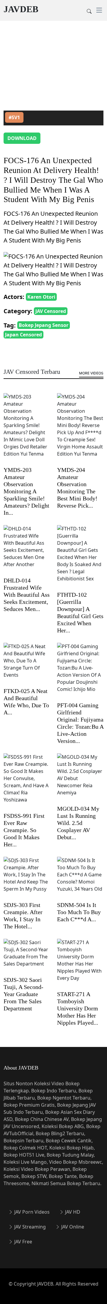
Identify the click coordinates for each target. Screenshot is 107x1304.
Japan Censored (23, 334)
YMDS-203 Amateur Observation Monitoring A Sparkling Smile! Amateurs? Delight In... (26, 491)
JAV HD (72, 1212)
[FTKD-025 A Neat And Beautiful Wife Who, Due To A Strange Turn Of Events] (27, 664)
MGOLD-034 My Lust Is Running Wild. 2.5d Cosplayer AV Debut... (78, 822)
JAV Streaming (29, 1226)
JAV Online (72, 1226)
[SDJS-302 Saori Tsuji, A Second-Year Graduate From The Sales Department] (27, 957)
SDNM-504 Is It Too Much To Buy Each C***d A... (79, 912)
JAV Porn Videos (31, 1212)
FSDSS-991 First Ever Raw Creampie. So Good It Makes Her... (24, 830)
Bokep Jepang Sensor (43, 325)
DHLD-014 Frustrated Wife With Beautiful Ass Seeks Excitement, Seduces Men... (27, 594)
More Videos (91, 373)
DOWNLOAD (22, 138)
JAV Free (22, 1241)
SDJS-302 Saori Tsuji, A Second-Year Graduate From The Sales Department (23, 994)
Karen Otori (41, 297)
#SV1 (14, 117)
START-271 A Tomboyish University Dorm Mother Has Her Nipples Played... (77, 1008)
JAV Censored (50, 311)
